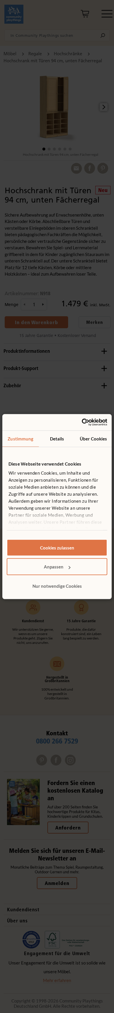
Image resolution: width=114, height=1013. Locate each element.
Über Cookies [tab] (93, 438)
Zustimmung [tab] (20, 438)
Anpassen (53, 566)
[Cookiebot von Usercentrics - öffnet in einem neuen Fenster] (82, 422)
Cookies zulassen (57, 547)
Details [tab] (57, 438)
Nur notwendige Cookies (57, 585)
